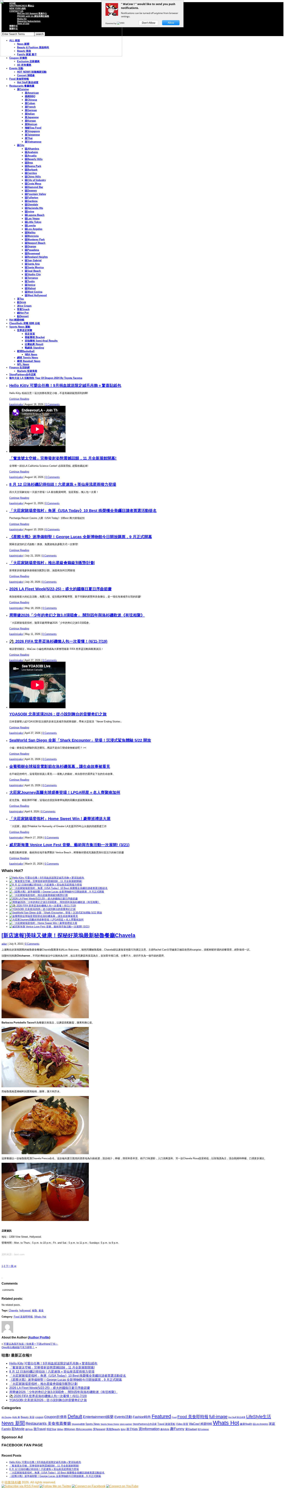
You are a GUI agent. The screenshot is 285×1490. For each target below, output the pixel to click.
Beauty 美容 (28, 1417)
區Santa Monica (34, 267)
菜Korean (30, 120)
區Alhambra (32, 148)
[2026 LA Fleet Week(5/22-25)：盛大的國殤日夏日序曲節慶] (43, 898)
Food (174, 1417)
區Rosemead (32, 253)
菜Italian (30, 113)
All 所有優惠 (24, 64)
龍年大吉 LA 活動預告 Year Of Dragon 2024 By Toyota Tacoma (45, 378)
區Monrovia (32, 236)
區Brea (29, 162)
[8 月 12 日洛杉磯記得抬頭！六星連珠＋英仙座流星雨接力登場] (45, 884)
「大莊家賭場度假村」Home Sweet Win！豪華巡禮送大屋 (60, 818)
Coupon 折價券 (18, 57)
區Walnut (30, 288)
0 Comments (52, 404)
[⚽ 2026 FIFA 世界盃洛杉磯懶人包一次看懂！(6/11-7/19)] (42, 905)
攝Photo (29, 1429)
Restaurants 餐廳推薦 (21, 85)
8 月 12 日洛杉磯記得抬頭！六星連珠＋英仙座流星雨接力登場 (62, 484)
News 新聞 (13, 1423)
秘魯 (34, 1310)
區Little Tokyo (33, 222)
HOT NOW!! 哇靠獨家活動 (32, 71)
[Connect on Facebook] (88, 1486)
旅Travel (40, 1429)
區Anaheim (31, 152)
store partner (126, 1424)
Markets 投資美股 (27, 371)
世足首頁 (30, 333)
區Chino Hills (33, 176)
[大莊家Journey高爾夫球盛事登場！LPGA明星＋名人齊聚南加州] (46, 919)
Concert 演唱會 (26, 75)
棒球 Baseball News (28, 361)
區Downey (31, 190)
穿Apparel (99, 1429)
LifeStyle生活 (258, 1416)
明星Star (51, 1429)
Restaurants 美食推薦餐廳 (48, 1423)
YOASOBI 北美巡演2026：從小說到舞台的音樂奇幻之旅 (58, 714)
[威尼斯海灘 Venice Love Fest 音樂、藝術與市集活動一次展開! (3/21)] (49, 926)
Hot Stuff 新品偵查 (27, 82)
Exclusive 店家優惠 (28, 61)
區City (20, 145)
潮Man (60, 1429)
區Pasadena (32, 249)
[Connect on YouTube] (122, 1486)
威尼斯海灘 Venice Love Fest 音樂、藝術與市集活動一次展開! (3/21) (69, 845)
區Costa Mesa (33, 183)
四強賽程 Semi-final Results (41, 340)
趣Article (164, 1429)
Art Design (6, 1417)
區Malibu (30, 232)
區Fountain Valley (35, 194)
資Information (149, 1429)
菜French (30, 106)
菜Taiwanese (32, 134)
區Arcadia (30, 155)
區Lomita (30, 225)
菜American (32, 92)
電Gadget (191, 1429)
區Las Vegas (32, 218)
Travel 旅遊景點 (166, 1423)
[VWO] (121, 23)
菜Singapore (32, 131)
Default (75, 1416)
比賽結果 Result (34, 344)
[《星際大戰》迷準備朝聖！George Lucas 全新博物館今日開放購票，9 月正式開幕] (56, 891)
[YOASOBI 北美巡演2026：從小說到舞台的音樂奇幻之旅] (42, 909)
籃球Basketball (26, 351)
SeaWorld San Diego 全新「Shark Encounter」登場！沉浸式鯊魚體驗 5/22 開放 (80, 740)
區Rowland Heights (36, 256)
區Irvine (29, 211)
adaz (4, 943)
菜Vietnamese (33, 141)
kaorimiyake (16, 404)
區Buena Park (33, 166)
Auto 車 (16, 1417)
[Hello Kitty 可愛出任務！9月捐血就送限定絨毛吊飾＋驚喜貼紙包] (46, 877)
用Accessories (84, 1429)
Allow (171, 22)
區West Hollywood (36, 295)
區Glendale (31, 204)
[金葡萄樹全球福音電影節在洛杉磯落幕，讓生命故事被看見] (43, 916)
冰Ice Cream (24, 305)
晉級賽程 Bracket (35, 337)
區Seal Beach (33, 270)
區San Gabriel (33, 260)
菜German (31, 110)
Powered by (111, 23)
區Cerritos (31, 173)
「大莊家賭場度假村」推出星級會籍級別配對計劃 (52, 563)
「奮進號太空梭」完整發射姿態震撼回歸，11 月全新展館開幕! (63, 458)
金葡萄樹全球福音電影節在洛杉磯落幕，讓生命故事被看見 (59, 766)
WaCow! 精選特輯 (200, 1423)
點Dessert (22, 316)
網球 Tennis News (27, 357)
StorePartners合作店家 (22, 374)
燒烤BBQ (30, 96)
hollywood (24, 1310)
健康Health (246, 1423)
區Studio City (33, 274)
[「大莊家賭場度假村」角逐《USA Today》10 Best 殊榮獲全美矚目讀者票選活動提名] (58, 888)
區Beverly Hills (33, 159)
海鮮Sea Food (33, 127)
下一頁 (10, 1266)
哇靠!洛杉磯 (13, 1482)
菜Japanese (32, 117)
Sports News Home (110, 1424)
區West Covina (33, 291)
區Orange (30, 246)
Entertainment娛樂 (98, 1417)
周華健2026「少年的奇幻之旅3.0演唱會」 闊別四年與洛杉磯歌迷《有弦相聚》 (77, 615)
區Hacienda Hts (34, 208)
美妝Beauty (113, 1429)
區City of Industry (35, 180)
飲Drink (21, 302)
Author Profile (39, 1337)
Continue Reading (19, 398)
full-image (218, 1416)
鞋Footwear (203, 1429)
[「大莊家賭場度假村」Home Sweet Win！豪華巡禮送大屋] (43, 923)
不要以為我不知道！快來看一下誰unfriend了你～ (31, 1343)
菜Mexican (31, 124)
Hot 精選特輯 (16, 319)
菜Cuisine (23, 89)
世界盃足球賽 (24, 330)
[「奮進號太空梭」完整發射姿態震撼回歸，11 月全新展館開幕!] (45, 881)
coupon (39, 1417)
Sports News (93, 1423)
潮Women (69, 1429)
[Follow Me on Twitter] (55, 1486)
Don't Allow (148, 22)
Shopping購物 (78, 1424)
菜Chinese (31, 99)
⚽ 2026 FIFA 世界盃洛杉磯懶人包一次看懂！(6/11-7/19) (58, 641)
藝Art (123, 1429)
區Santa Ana (32, 263)
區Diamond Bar (34, 187)
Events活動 (123, 1417)
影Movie (18, 1429)
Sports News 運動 (19, 326)
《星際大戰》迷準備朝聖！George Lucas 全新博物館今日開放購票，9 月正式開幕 (80, 537)
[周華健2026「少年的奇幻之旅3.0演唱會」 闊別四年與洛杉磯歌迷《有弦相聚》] (54, 902)
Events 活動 (16, 68)
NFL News (23, 364)
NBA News (31, 354)
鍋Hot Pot (22, 312)
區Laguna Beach (34, 215)
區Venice (30, 284)
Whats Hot (40, 1316)
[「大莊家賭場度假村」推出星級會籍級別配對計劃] (38, 895)
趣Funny (177, 1429)
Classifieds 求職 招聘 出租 (24, 323)
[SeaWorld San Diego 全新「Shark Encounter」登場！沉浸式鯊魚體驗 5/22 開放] (55, 912)
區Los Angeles (33, 229)
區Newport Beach (35, 243)
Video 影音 (182, 1423)
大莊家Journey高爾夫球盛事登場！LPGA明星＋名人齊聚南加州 (64, 792)
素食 (41, 1310)
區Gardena (31, 201)
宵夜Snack (23, 309)
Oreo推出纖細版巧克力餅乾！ (18, 1347)
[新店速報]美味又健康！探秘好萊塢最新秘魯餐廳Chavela (68, 935)
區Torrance (31, 277)
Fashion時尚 (142, 1417)
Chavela (13, 1310)
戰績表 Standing (34, 347)
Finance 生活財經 (19, 367)
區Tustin (30, 281)
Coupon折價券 (55, 1417)
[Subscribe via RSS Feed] (20, 1486)
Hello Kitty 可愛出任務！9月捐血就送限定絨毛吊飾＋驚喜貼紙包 (65, 385)
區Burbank (31, 169)
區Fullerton (31, 197)
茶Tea (20, 298)
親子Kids (132, 1429)
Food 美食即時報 (19, 78)
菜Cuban (30, 103)
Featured (161, 1416)
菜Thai (29, 138)
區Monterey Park (35, 239)
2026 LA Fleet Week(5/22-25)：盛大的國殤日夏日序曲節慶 (60, 589)
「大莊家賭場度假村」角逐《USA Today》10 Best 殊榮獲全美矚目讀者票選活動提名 (83, 510)
